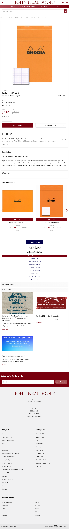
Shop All (38, 466)
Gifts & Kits (39, 456)
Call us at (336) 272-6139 (34, 416)
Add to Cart (17, 219)
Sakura (4, 512)
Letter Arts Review (7, 447)
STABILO (38, 512)
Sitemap (4, 489)
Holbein (37, 505)
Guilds (3, 443)
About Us (4, 434)
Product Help (5, 473)
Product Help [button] (34, 258)
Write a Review (62, 95)
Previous (2, 210)
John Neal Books (7, 502)
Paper (38, 440)
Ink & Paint (39, 443)
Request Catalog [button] (35, 242)
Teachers (4, 476)
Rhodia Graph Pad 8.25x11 (51, 222)
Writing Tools (40, 437)
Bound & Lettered (7, 437)
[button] (34, 247)
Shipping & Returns (7, 479)
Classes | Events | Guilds (43, 463)
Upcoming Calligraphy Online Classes (12, 469)
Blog (3, 486)
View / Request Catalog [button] (34, 261)
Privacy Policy (6, 460)
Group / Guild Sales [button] (34, 276)
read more (5, 329)
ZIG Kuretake (5, 505)
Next (66, 210)
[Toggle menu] (2, 2)
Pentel (37, 508)
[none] (34, 54)
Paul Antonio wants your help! (13, 356)
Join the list (61, 382)
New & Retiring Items (42, 460)
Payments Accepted (8, 456)
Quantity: (5, 116)
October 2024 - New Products (47, 316)
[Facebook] (3, 133)
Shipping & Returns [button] (34, 264)
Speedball (4, 515)
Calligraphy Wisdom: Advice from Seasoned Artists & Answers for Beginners (15, 318)
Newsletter (5, 450)
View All (37, 515)
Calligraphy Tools (41, 447)
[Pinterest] (10, 133)
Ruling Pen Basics (7, 463)
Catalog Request (7, 466)
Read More (5, 144)
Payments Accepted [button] (34, 267)
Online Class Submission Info (10, 453)
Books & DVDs (40, 434)
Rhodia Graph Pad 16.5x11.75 (17, 222)
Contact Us (5, 482)
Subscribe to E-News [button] (34, 270)
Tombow (38, 502)
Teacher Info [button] (34, 273)
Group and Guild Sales (8, 440)
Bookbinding (40, 453)
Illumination (39, 450)
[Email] (7, 133)
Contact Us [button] (34, 279)
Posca (3, 508)
